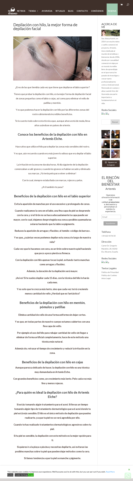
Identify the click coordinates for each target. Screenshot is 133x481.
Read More (110, 472)
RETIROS (21, 11)
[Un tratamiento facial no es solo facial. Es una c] (105, 134)
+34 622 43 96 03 (108, 236)
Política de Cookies (109, 275)
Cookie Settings (21, 475)
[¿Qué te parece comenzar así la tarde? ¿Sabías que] (105, 144)
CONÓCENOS (97, 11)
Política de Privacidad (110, 272)
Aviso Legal (106, 278)
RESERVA (112, 11)
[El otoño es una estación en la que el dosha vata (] (115, 134)
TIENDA (32, 11)
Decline (10, 475)
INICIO (11, 11)
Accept (31, 475)
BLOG (70, 11)
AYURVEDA (47, 11)
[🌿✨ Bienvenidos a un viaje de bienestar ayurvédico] (115, 144)
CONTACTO (82, 11)
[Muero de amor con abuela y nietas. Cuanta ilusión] (105, 154)
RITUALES (60, 11)
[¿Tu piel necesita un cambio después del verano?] (115, 154)
